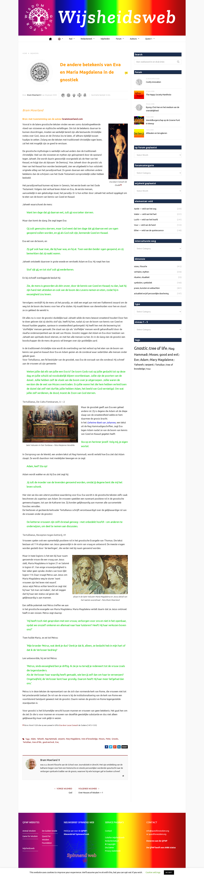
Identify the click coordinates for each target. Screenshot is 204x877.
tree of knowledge (90, 739)
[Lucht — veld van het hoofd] (63, 95)
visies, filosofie (140, 266)
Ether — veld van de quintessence (149, 230)
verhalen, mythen (141, 272)
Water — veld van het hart (145, 214)
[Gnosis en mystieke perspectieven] (68, 95)
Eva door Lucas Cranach (68, 725)
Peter (108, 739)
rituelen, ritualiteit (141, 277)
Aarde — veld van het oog (145, 209)
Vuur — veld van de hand (145, 225)
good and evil (48, 742)
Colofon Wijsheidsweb (114, 837)
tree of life (36, 742)
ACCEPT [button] (169, 872)
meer (124, 747)
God (70, 793)
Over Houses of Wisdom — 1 (90, 793)
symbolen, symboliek (143, 283)
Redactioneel (86, 39)
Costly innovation (153, 82)
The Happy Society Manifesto (158, 95)
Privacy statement (112, 851)
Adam (33, 739)
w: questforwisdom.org (156, 834)
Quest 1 (148, 39)
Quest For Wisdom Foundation (47, 839)
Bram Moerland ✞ (34, 95)
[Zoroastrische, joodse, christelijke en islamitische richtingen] (73, 95)
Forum (118, 39)
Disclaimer (109, 847)
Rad (70, 39)
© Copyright (110, 844)
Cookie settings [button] (153, 872)
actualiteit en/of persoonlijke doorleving (151, 293)
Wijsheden (105, 39)
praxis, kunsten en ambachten (147, 288)
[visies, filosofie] (79, 95)
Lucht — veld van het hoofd (146, 219)
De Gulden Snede (49, 831)
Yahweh (40, 739)
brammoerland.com (72, 119)
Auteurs (133, 39)
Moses (102, 739)
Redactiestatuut (112, 841)
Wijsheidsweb (28, 848)
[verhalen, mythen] (84, 95)
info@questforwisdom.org (157, 831)
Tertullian (27, 742)
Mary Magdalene (73, 739)
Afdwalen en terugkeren (156, 133)
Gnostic (115, 739)
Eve (57, 742)
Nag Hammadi (51, 739)
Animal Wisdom (29, 831)
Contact (108, 831)
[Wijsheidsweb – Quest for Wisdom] (102, 18)
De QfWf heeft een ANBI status (161, 847)
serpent (61, 739)
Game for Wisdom (30, 836)
